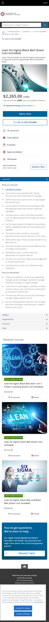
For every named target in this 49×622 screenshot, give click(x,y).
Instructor (6, 324)
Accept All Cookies (23, 608)
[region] (23, 602)
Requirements (7, 319)
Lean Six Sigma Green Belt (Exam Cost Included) (23, 443)
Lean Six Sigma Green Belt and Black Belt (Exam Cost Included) (22, 502)
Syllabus (5, 315)
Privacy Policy (39, 602)
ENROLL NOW (25, 114)
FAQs (4, 328)
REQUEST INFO (38, 167)
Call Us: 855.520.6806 (11, 39)
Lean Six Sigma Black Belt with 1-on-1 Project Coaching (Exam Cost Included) (23, 385)
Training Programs (14, 31)
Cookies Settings (23, 614)
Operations (26, 31)
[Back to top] (24, 575)
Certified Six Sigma (13, 189)
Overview (6, 179)
